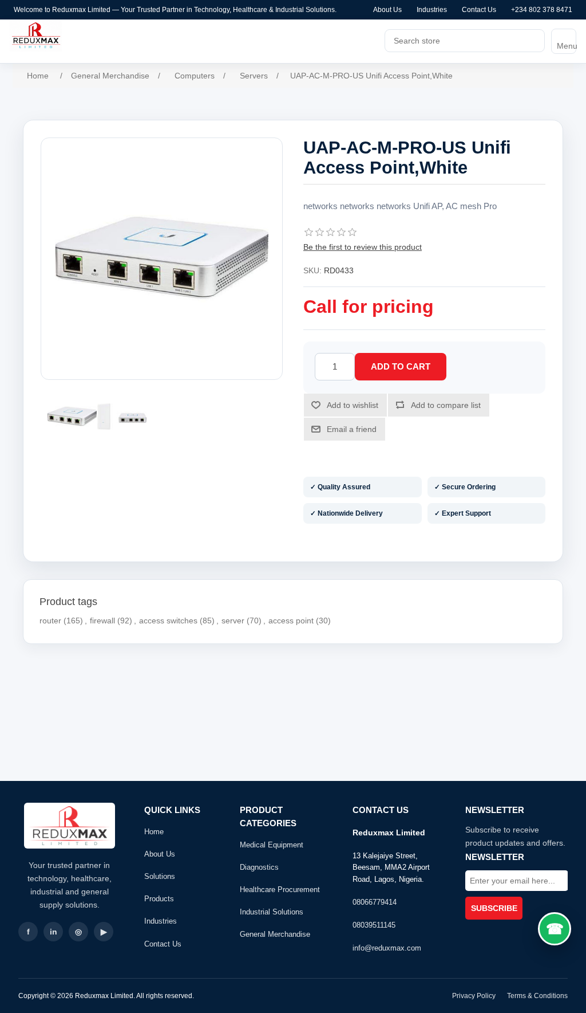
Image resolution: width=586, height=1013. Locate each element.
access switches (168, 620)
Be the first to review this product (362, 247)
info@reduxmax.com (387, 948)
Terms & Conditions (537, 996)
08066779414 (375, 902)
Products (159, 898)
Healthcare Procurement (280, 889)
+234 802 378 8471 (541, 10)
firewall (102, 620)
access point (291, 620)
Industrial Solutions (271, 912)
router (50, 620)
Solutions (159, 876)
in (53, 931)
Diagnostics (259, 867)
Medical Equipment (271, 845)
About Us (387, 10)
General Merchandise (275, 934)
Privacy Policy (474, 996)
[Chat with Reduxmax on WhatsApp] (554, 928)
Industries (432, 10)
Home (154, 831)
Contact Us (479, 10)
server (232, 620)
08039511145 (374, 925)
